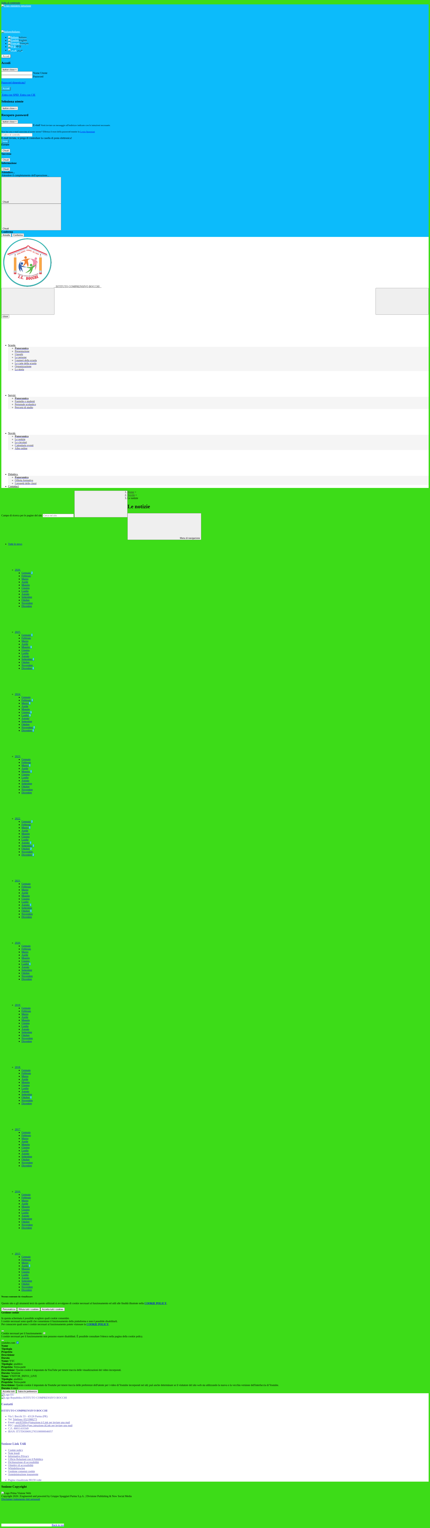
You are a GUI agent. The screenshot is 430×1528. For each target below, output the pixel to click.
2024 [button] (18, 694)
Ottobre (26, 600)
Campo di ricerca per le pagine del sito (21, 515)
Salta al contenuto (10, 2)
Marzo (25, 578)
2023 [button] (18, 756)
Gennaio (27, 572)
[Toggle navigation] (27, 301)
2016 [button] (18, 1191)
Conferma (18, 235)
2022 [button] (18, 818)
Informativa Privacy (18, 1456)
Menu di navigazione (189, 538)
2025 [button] (18, 632)
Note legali (14, 1453)
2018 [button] (18, 1067)
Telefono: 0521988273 (25, 1419)
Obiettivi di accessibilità (20, 1465)
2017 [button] (18, 1129)
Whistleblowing (16, 1468)
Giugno (26, 588)
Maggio (26, 585)
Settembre (27, 597)
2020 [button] (18, 942)
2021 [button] (18, 880)
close (5, 316)
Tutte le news (15, 544)
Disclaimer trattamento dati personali (20, 1499)
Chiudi (6, 150)
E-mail (36, 125)
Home (130, 492)
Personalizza (9, 1309)
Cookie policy (15, 1450)
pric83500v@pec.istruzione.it (43, 1425)
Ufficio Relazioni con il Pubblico (25, 1459)
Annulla (6, 235)
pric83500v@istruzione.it (43, 1422)
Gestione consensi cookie (21, 1471)
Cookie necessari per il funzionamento (21, 1333)
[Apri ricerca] (402, 301)
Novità (131, 495)
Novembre (27, 603)
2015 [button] (18, 1253)
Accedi (6, 56)
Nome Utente (40, 73)
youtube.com (8, 1342)
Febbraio (26, 575)
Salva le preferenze (27, 1391)
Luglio (25, 591)
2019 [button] (18, 1005)
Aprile (25, 582)
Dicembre (27, 606)
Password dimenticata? (13, 82)
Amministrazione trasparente (23, 1474)
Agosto (25, 594)
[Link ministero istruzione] (16, 5)
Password (38, 76)
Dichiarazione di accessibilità (23, 1462)
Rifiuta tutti (29, 1309)
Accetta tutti (52, 1309)
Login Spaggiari (87, 131)
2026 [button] (18, 569)
